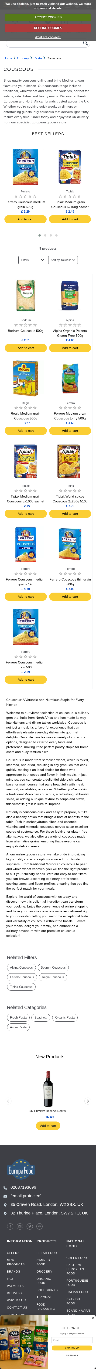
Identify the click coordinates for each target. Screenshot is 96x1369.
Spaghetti (40, 1017)
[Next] (87, 1101)
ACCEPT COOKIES (48, 17)
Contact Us (17, 1307)
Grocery (44, 1271)
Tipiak (70, 191)
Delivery (15, 1293)
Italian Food (77, 1292)
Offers (13, 1253)
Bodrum (26, 320)
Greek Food (76, 1258)
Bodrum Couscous (53, 967)
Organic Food (44, 1281)
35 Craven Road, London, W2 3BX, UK (46, 1204)
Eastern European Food (75, 1269)
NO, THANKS (72, 1355)
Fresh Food (47, 1253)
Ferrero (25, 191)
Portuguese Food (77, 1283)
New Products (16, 1262)
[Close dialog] (93, 1318)
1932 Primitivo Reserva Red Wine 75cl (48, 1111)
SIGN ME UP (72, 1348)
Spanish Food (73, 1301)
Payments (15, 1286)
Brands (13, 1271)
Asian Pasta (18, 1027)
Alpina (70, 320)
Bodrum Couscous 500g (26, 331)
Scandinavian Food (77, 1312)
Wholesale (17, 1300)
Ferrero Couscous (22, 977)
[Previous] (8, 1101)
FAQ (10, 1278)
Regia (26, 403)
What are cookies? (48, 37)
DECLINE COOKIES (48, 28)
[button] (39, 235)
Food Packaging (46, 1306)
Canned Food (43, 1262)
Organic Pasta (65, 1017)
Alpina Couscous (21, 967)
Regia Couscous (53, 977)
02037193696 (23, 1187)
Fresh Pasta (18, 1017)
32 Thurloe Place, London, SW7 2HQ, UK (49, 1213)
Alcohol (44, 1297)
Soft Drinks (47, 1290)
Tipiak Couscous (21, 987)
